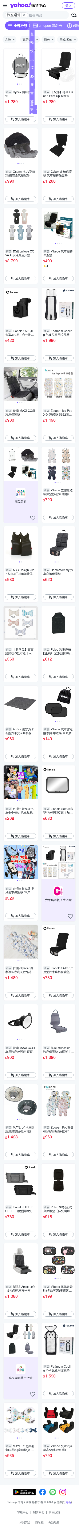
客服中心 (22, 1512)
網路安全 (25, 1522)
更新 (68, 1502)
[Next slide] (35, 65)
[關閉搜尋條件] (24, 15)
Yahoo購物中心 (28, 5)
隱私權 (39, 1522)
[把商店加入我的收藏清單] (32, 518)
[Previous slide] (6, 65)
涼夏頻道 (32, 68)
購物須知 (54, 1512)
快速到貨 (32, 51)
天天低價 (32, 60)
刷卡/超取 (32, 85)
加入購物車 (22, 119)
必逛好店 (32, 76)
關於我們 (38, 1512)
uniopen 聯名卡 (50, 25)
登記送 (32, 34)
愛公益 (32, 102)
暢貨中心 (32, 43)
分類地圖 (53, 1522)
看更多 (31, 109)
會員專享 (32, 93)
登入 (68, 5)
